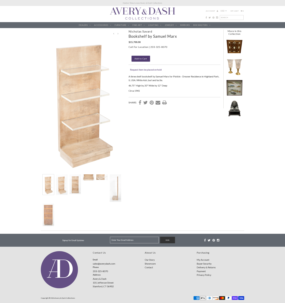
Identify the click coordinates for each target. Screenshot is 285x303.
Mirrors (185, 25)
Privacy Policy (204, 274)
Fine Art (137, 25)
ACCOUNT (211, 11)
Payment (201, 271)
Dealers (83, 25)
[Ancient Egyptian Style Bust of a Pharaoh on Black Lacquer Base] (234, 115)
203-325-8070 (158, 46)
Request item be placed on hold (146, 69)
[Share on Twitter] (145, 102)
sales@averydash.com (104, 263)
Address (97, 275)
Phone (96, 267)
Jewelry (169, 25)
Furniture (120, 25)
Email (95, 259)
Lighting (153, 25)
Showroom (150, 263)
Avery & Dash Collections (65, 298)
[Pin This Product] (152, 102)
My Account (203, 259)
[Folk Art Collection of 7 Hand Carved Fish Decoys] (234, 95)
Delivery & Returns (206, 267)
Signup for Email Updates (73, 240)
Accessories (101, 25)
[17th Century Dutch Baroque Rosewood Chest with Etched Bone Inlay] (234, 53)
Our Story (150, 259)
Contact (149, 267)
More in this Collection (235, 32)
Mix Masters (200, 25)
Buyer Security (204, 263)
